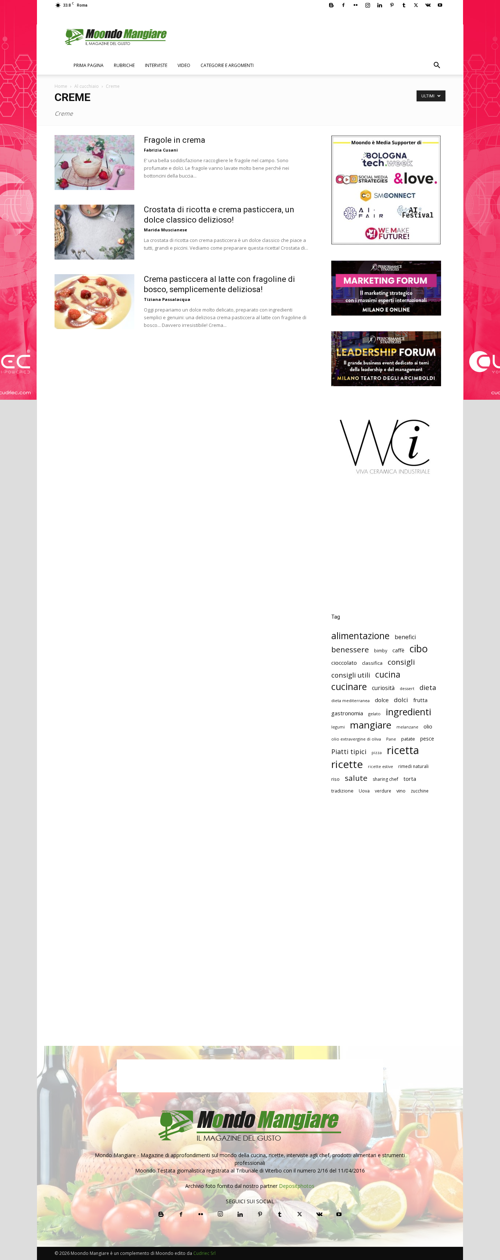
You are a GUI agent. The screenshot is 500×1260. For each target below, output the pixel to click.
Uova (364, 791)
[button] (436, 66)
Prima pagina (89, 65)
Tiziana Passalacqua (167, 299)
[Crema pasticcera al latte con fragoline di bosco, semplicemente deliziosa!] (94, 301)
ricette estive (380, 766)
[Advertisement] (386, 549)
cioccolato (344, 662)
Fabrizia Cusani (161, 150)
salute (356, 778)
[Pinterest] (391, 5)
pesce (427, 738)
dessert (407, 688)
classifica (372, 663)
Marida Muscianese (165, 229)
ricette (347, 764)
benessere (350, 649)
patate (408, 738)
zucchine (420, 791)
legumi (338, 727)
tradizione (342, 791)
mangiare (370, 725)
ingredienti (408, 712)
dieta (427, 687)
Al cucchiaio (86, 86)
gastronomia (347, 713)
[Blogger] (331, 5)
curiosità (383, 688)
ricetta (403, 750)
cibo (419, 648)
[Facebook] (343, 5)
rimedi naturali (413, 766)
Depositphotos (296, 1185)
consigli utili (350, 675)
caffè (398, 650)
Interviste (156, 65)
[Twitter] (415, 5)
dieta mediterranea (350, 700)
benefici (405, 637)
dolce (382, 700)
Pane (391, 739)
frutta (420, 700)
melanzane (407, 727)
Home (61, 86)
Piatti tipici (348, 752)
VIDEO (184, 65)
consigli (401, 662)
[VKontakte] (427, 5)
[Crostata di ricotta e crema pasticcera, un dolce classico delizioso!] (94, 232)
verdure (383, 791)
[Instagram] (367, 5)
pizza (377, 752)
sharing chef (385, 779)
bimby (380, 651)
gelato (374, 713)
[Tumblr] (403, 5)
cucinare (349, 686)
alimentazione (360, 636)
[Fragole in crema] (94, 162)
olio (427, 726)
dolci (401, 700)
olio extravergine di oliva (356, 739)
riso (335, 779)
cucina (387, 674)
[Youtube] (439, 5)
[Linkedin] (379, 5)
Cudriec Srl (204, 1253)
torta (409, 778)
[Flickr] (355, 5)
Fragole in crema (174, 140)
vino (401, 790)
